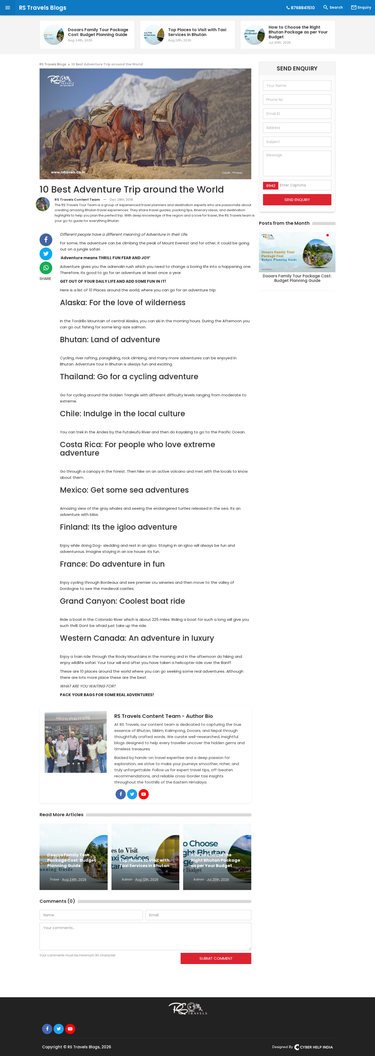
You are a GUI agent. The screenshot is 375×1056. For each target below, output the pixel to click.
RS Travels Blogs (42, 8)
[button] (327, 235)
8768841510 (302, 8)
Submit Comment (216, 958)
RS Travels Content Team (77, 199)
